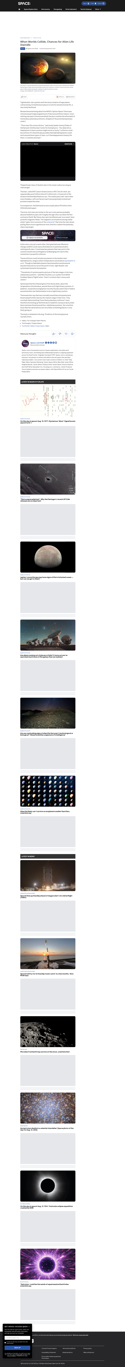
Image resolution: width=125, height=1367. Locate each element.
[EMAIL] (56, 343)
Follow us (61, 96)
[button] (101, 3)
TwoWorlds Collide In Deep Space (33, 326)
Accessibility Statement (49, 1352)
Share (24, 96)
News (22, 48)
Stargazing (58, 9)
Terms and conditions (68, 1348)
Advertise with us (67, 1352)
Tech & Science (86, 9)
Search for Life (37, 38)
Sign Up (17, 1348)
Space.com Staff (33, 48)
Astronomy (45, 9)
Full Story (41, 91)
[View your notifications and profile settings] (95, 3)
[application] (47, 161)
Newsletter (71, 96)
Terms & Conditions (11, 1355)
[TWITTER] (48, 343)
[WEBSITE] (53, 343)
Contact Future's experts (49, 1348)
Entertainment (71, 9)
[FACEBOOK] (46, 343)
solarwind (50, 222)
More (97, 9)
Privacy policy (87, 1348)
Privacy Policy (19, 1354)
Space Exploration (31, 9)
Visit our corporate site (80, 1335)
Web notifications (88, 1352)
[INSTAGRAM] (51, 343)
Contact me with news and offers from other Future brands (17, 1342)
